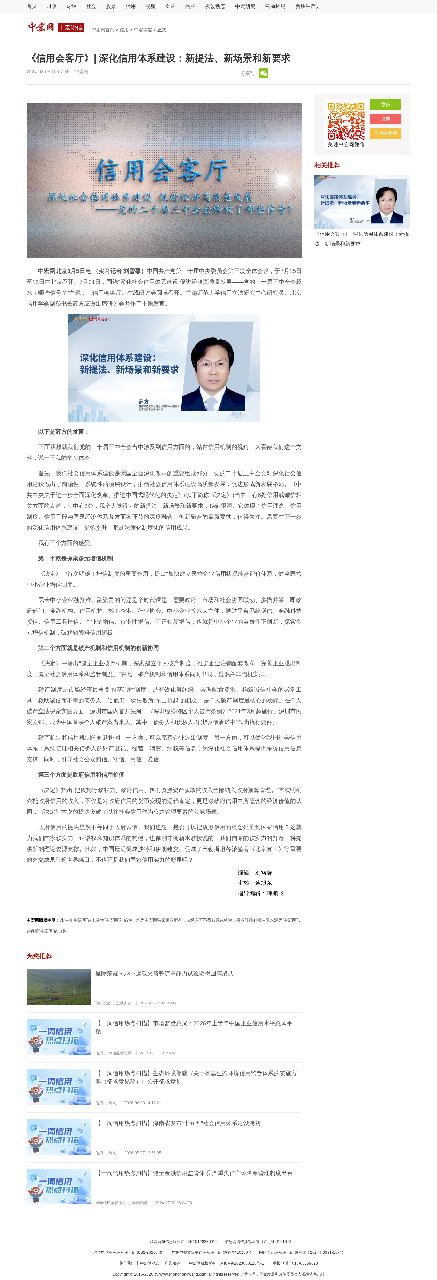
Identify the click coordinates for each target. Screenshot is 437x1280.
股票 (111, 6)
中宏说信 (143, 29)
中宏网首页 (103, 29)
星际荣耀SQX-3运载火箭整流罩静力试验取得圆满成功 (164, 973)
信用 (131, 6)
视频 (151, 6)
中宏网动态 (150, 1263)
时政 (51, 6)
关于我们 (127, 1263)
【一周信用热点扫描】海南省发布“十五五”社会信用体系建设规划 (177, 1123)
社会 (91, 6)
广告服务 (173, 1263)
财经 (71, 6)
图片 (170, 6)
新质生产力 (308, 6)
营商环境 (275, 6)
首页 (32, 6)
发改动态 (215, 6)
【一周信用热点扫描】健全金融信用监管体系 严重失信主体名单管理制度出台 (194, 1173)
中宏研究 (245, 6)
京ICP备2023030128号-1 (242, 1263)
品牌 (190, 6)
